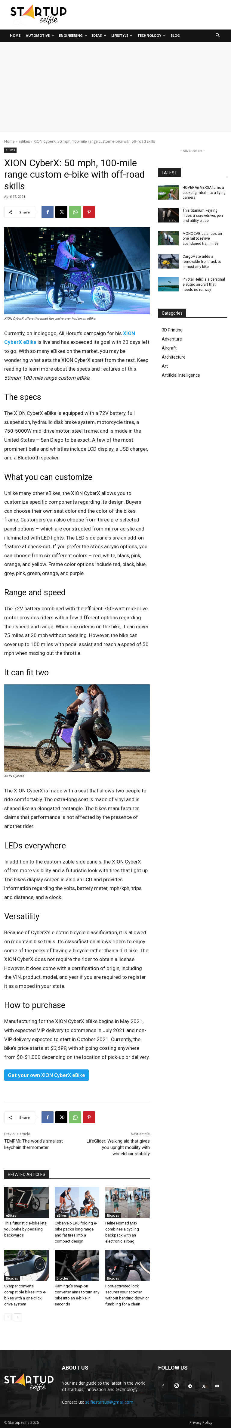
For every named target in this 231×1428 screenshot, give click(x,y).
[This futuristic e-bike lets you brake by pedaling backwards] (26, 1202)
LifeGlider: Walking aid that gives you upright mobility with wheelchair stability (118, 1147)
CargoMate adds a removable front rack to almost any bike (202, 261)
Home (9, 141)
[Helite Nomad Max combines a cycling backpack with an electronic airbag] (127, 1202)
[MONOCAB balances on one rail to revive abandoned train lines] (168, 238)
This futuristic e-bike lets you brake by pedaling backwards (25, 1229)
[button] (218, 36)
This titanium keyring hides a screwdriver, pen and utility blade (203, 215)
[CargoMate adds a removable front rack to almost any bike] (168, 261)
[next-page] (17, 1317)
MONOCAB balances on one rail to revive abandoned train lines (202, 239)
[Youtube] (217, 1386)
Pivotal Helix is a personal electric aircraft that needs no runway (204, 284)
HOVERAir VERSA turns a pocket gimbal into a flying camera (204, 192)
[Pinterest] (89, 212)
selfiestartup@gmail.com (109, 1402)
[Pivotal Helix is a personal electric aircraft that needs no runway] (168, 284)
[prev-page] (8, 1317)
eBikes (24, 141)
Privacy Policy (200, 1422)
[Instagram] (176, 1386)
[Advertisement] (115, 87)
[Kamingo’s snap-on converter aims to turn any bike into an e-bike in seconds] (77, 1265)
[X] (61, 212)
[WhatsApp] (75, 212)
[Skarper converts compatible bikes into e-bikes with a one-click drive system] (26, 1265)
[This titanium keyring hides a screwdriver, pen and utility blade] (168, 215)
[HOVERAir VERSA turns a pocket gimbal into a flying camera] (168, 192)
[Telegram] (190, 1386)
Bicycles (113, 1215)
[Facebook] (48, 212)
